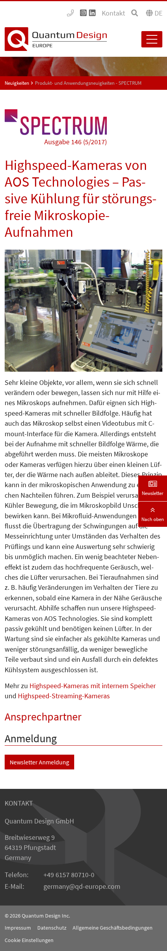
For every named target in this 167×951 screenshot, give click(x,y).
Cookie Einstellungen (29, 940)
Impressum (18, 927)
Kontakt (113, 13)
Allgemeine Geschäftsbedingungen (113, 927)
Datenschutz (51, 927)
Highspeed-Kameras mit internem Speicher (93, 686)
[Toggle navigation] (151, 39)
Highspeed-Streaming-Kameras (64, 696)
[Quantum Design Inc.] (70, 13)
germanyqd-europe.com (81, 886)
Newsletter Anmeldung (39, 762)
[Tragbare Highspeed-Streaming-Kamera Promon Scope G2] (83, 311)
